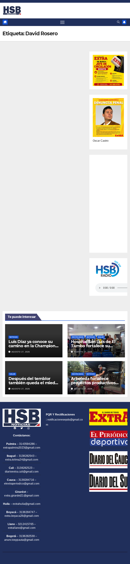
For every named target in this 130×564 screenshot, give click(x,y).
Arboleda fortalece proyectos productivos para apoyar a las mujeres (96, 382)
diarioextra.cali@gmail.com (21, 471)
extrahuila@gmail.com (26, 503)
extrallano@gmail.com (22, 527)
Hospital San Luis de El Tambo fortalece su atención (93, 345)
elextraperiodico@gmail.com (21, 483)
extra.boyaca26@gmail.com (22, 515)
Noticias (13, 337)
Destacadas (77, 337)
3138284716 (26, 479)
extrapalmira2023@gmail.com (21, 447)
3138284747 (27, 512)
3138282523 (24, 467)
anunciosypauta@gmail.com (21, 539)
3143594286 (27, 443)
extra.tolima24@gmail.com (21, 459)
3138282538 (27, 536)
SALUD (101, 337)
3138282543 (26, 455)
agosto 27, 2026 (21, 352)
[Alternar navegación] (62, 22)
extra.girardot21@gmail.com (21, 495)
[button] (118, 22)
